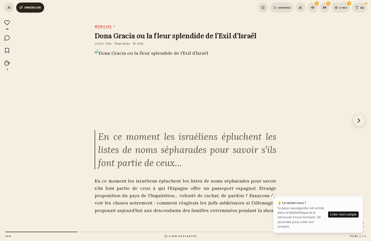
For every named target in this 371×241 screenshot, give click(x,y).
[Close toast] (274, 197)
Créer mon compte (343, 214)
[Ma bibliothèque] (301, 8)
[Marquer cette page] (263, 8)
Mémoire (103, 26)
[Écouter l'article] (313, 8)
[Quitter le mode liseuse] (9, 8)
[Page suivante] (359, 120)
